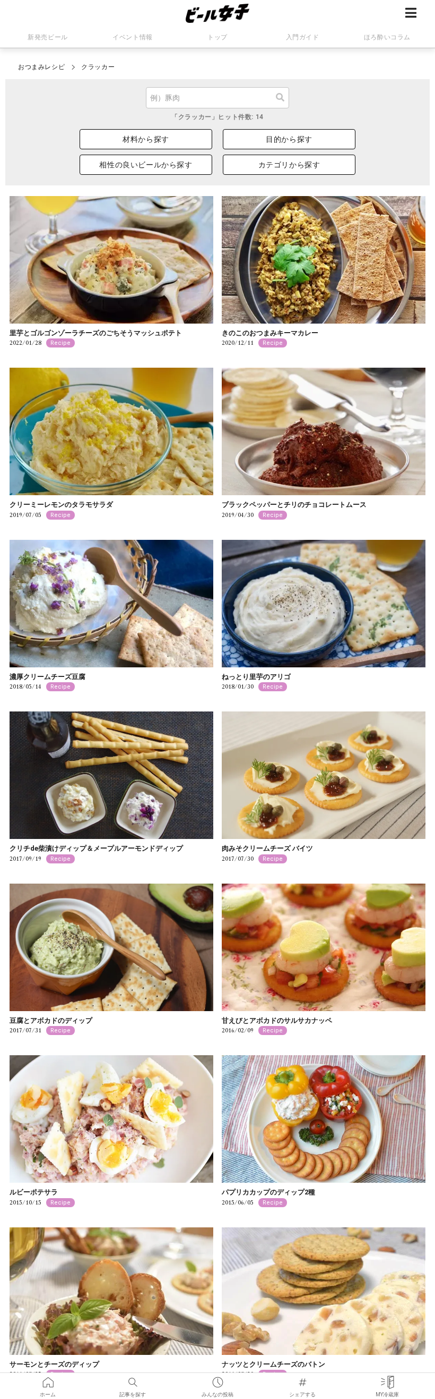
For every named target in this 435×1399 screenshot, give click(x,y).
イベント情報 (132, 37)
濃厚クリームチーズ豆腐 (47, 677)
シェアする (302, 1379)
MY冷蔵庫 (387, 1379)
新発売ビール (48, 37)
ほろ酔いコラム (387, 37)
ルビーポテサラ (34, 1192)
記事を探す (132, 1379)
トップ (217, 37)
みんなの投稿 (217, 1379)
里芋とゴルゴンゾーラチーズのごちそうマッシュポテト (96, 333)
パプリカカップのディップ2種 (268, 1192)
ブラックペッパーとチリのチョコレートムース (294, 504)
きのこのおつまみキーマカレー (270, 333)
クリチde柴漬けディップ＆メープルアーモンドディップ (96, 848)
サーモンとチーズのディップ (54, 1364)
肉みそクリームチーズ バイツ (267, 848)
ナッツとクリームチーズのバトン (273, 1364)
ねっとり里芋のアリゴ (256, 677)
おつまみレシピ (41, 67)
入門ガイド (302, 37)
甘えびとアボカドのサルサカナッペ (277, 1020)
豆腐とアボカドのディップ (51, 1020)
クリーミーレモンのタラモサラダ (61, 504)
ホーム (47, 1379)
